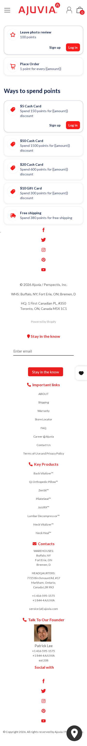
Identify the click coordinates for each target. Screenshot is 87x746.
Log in (69, 10)
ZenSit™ (43, 490)
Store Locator (43, 419)
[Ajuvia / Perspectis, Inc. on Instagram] (43, 249)
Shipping (43, 402)
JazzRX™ (43, 507)
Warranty (43, 411)
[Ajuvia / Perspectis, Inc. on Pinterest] (43, 259)
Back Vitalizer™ (43, 473)
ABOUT (43, 394)
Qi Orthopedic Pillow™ (43, 482)
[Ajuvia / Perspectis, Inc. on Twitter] (43, 240)
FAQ (43, 428)
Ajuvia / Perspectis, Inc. (49, 285)
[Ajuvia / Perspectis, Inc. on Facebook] (43, 230)
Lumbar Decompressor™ (44, 516)
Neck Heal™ (43, 533)
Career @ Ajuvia (43, 436)
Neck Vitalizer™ (43, 524)
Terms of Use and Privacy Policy (43, 453)
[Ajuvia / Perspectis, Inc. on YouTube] (43, 269)
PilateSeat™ (43, 499)
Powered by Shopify (43, 321)
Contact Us (43, 445)
